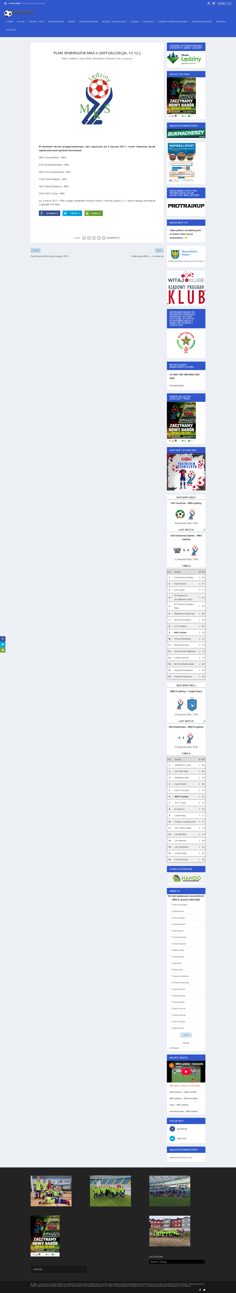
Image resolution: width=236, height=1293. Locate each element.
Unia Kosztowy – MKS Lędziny (184, 1111)
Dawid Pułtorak (179, 996)
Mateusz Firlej (178, 1028)
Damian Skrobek (179, 1015)
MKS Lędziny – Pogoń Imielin (183, 1092)
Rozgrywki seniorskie (88, 22)
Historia (20, 22)
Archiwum (174, 1048)
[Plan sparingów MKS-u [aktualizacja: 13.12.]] (97, 104)
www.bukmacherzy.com (181, 1157)
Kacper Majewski (179, 944)
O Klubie (9, 22)
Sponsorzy (221, 22)
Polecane (110, 58)
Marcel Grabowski (180, 905)
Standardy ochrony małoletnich (173, 22)
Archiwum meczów (56, 22)
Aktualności (99, 58)
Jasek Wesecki (178, 911)
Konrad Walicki (179, 1002)
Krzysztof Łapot (179, 924)
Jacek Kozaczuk (179, 989)
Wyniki (186, 1043)
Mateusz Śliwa (178, 950)
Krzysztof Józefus (179, 937)
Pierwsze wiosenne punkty (33, 3)
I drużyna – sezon (36, 22)
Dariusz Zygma (179, 918)
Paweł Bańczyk (178, 957)
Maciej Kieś (177, 963)
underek (73, 58)
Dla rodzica (148, 22)
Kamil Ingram (178, 931)
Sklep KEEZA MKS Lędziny (202, 22)
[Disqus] (97, 299)
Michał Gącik (178, 969)
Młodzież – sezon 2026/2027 (114, 22)
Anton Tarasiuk (179, 1021)
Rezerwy (71, 22)
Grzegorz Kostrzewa (181, 982)
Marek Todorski (179, 1008)
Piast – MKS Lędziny (179, 1105)
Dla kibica (135, 22)
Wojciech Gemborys (181, 976)
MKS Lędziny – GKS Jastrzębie (184, 1098)
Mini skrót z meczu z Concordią (185, 1085)
